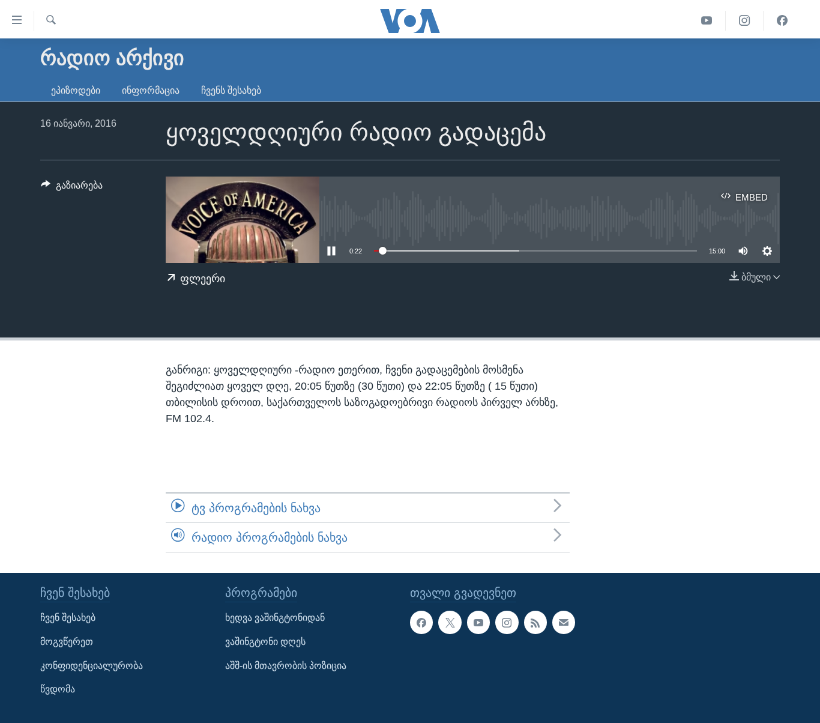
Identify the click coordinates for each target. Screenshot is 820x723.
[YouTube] (707, 21)
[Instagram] (745, 21)
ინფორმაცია (150, 90)
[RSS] (535, 622)
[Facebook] (782, 21)
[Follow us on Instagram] (506, 622)
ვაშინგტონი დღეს (265, 642)
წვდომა (57, 690)
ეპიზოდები (75, 90)
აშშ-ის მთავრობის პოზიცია (285, 666)
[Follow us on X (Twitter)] (449, 622)
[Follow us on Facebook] (421, 622)
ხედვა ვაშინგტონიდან (275, 618)
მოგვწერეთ (66, 642)
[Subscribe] (563, 622)
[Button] (72, 188)
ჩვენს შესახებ (231, 90)
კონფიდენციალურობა (91, 666)
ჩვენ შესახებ (67, 618)
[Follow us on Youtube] (478, 622)
